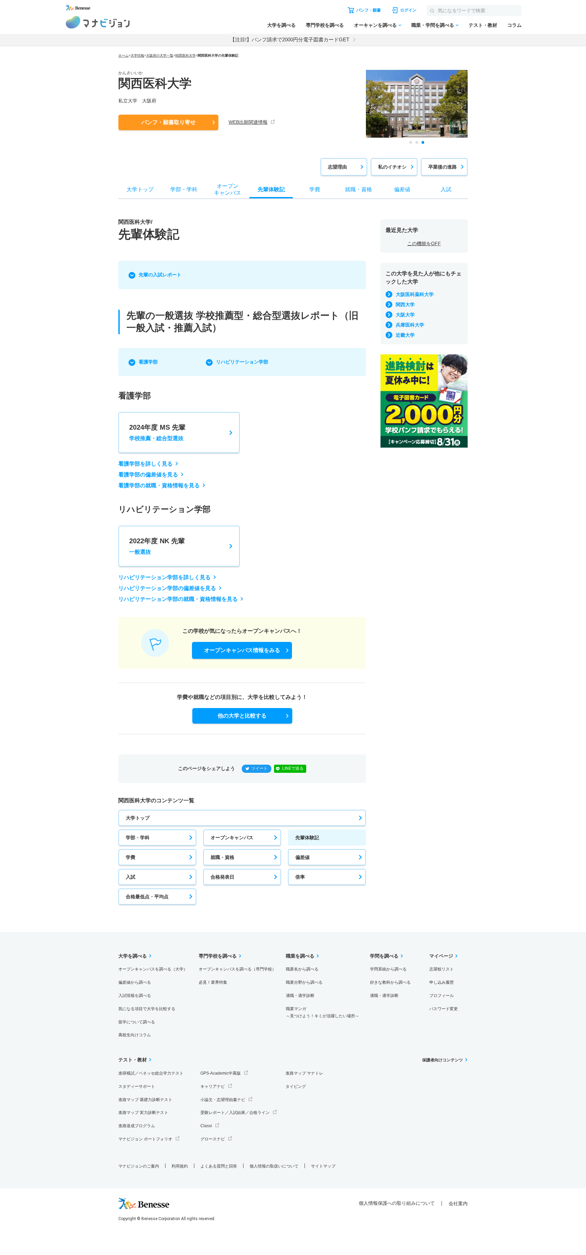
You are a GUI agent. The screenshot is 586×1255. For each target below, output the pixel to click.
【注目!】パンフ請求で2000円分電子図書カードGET (289, 39)
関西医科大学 (185, 55)
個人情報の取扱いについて (274, 1166)
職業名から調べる (302, 969)
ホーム (123, 55)
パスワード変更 (443, 1008)
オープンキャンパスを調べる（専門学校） (237, 969)
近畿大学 (405, 335)
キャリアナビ (212, 1086)
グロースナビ (212, 1139)
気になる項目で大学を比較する (146, 1008)
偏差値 (302, 857)
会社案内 (458, 1203)
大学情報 (137, 55)
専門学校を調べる (325, 25)
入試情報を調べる (134, 995)
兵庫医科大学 (410, 324)
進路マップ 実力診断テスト (143, 1112)
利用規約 (180, 1166)
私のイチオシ (392, 167)
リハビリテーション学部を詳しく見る (164, 577)
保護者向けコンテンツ (442, 1060)
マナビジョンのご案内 (138, 1166)
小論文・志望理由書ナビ (222, 1099)
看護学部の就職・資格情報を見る (159, 485)
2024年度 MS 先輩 (157, 432)
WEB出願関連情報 (248, 122)
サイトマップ (323, 1166)
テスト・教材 (483, 25)
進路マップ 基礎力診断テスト (145, 1099)
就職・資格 (222, 857)
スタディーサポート (136, 1086)
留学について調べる (136, 1022)
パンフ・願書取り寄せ (168, 122)
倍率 (300, 877)
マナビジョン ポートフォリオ (145, 1139)
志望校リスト (441, 969)
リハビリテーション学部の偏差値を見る (167, 588)
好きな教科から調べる (390, 982)
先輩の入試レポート (160, 274)
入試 (130, 877)
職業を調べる (300, 956)
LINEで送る (293, 768)
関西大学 (405, 304)
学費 (130, 857)
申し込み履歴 (441, 982)
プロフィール (441, 995)
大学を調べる (281, 25)
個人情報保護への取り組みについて (397, 1203)
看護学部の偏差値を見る (148, 474)
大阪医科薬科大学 (415, 294)
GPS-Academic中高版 (220, 1073)
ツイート (259, 768)
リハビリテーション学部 (242, 362)
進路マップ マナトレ (304, 1073)
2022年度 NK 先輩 (157, 546)
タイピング (296, 1086)
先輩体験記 (307, 837)
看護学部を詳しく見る (145, 464)
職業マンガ (322, 1012)
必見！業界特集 (213, 982)
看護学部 (148, 362)
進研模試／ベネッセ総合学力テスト (150, 1073)
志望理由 (337, 167)
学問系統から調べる (388, 969)
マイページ (441, 956)
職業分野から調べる (304, 982)
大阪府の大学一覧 (159, 55)
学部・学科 (138, 837)
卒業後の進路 (442, 167)
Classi (206, 1125)
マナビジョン (98, 22)
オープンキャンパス (232, 837)
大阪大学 (405, 314)
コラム (514, 25)
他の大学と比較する (242, 716)
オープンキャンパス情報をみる (242, 650)
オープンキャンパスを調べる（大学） (153, 969)
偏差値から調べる (134, 982)
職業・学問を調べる (432, 25)
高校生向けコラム (134, 1035)
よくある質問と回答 (218, 1166)
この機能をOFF (424, 243)
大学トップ (138, 818)
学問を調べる (384, 956)
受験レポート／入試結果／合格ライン (235, 1112)
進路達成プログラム (136, 1125)
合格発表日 (222, 877)
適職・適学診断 (300, 995)
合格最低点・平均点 (147, 896)
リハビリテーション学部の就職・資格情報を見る (178, 599)
